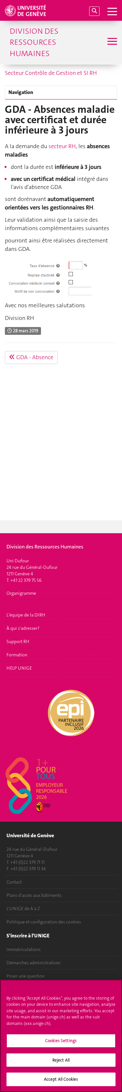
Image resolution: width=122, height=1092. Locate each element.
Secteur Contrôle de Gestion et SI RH (51, 73)
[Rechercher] (94, 11)
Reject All (61, 1060)
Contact (14, 882)
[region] (61, 1036)
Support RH (18, 641)
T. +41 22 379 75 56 (24, 580)
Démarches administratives (34, 963)
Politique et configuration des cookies (44, 922)
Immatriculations (24, 949)
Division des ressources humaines (34, 42)
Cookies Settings (61, 1040)
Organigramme (21, 593)
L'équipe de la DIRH (26, 615)
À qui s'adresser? (23, 628)
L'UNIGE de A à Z (23, 908)
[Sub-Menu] (111, 42)
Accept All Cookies (61, 1079)
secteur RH (62, 146)
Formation (17, 655)
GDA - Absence (34, 357)
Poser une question (26, 976)
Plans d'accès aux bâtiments (34, 895)
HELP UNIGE (19, 668)
